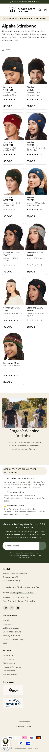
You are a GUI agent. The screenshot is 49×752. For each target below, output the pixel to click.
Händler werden (10, 674)
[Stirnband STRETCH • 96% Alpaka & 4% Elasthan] (13, 70)
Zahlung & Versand (11, 628)
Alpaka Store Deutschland (27, 748)
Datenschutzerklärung (13, 639)
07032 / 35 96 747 (20, 598)
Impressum (8, 624)
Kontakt (6, 620)
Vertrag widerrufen (11, 635)
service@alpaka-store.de (22, 592)
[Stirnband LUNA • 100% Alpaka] (13, 346)
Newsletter (8, 655)
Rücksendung (9, 663)
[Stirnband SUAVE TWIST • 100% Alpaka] (13, 236)
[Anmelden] (42, 546)
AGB (5, 643)
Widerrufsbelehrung (12, 632)
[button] (4, 9)
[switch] (5, 748)
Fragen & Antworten (12, 667)
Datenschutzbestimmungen (19, 555)
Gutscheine (8, 659)
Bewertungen (9, 671)
